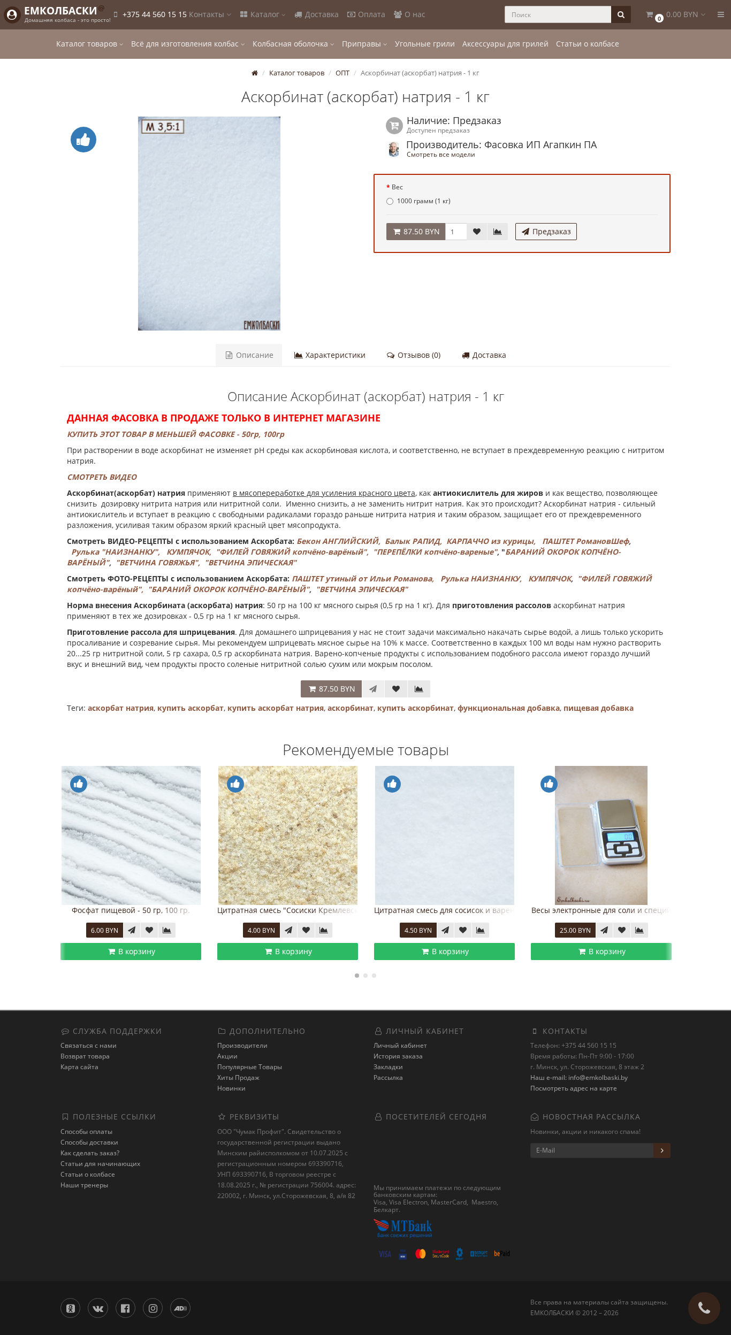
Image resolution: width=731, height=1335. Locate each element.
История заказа (398, 1056)
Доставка (321, 14)
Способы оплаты (86, 1131)
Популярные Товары (249, 1066)
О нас (413, 14)
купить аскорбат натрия (275, 708)
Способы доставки (89, 1142)
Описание (253, 355)
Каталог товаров (87, 44)
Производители (242, 1045)
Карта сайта (79, 1066)
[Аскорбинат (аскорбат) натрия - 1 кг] (208, 224)
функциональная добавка (509, 708)
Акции (227, 1056)
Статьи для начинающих (100, 1163)
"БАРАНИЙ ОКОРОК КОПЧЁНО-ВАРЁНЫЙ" (228, 589)
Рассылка (388, 1077)
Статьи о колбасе (587, 44)
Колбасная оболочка (291, 44)
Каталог (264, 14)
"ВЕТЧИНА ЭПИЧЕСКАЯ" (250, 562)
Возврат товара (85, 1056)
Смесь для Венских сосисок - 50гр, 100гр (618, 910)
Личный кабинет (400, 1045)
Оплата (370, 14)
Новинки (231, 1088)
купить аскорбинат (415, 708)
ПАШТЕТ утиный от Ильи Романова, (363, 578)
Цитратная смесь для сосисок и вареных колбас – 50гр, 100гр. (345, 910)
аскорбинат (351, 708)
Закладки (388, 1066)
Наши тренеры (84, 1185)
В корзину (149, 951)
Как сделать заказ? (89, 1152)
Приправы (362, 44)
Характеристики (334, 355)
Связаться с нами (88, 1045)
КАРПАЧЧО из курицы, (491, 541)
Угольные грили (425, 44)
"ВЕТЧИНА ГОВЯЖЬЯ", (158, 562)
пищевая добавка (599, 708)
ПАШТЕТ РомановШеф (585, 541)
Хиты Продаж (238, 1077)
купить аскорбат (190, 708)
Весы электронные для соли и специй (458, 910)
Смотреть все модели (441, 154)
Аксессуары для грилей (505, 44)
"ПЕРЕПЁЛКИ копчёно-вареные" (435, 552)
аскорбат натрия (121, 708)
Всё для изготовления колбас (186, 44)
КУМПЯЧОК (549, 578)
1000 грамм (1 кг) (424, 200)
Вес (397, 186)
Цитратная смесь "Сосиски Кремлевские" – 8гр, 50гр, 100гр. (184, 910)
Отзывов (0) (417, 355)
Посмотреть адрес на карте (573, 1088)
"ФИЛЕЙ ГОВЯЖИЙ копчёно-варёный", (292, 552)
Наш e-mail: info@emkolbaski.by (579, 1077)
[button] (675, 14)
